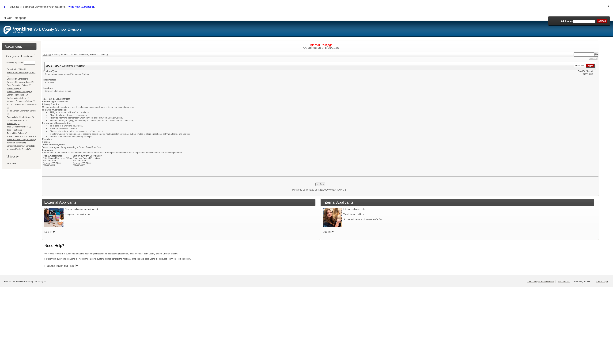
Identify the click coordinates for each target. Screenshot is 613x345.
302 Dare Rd (564, 281)
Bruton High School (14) (17, 79)
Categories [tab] (12, 56)
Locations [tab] (27, 56)
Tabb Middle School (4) (17, 133)
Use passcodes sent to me (77, 214)
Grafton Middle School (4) (18, 98)
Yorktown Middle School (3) (19, 149)
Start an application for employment (81, 209)
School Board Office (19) (17, 120)
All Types (47, 54)
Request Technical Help (59, 265)
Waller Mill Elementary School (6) (21, 139)
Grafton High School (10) (17, 95)
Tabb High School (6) (16, 130)
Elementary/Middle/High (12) (19, 92)
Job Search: (567, 21)
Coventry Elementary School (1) (20, 82)
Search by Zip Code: (14, 63)
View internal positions (353, 214)
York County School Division (540, 281)
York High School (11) (16, 143)
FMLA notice (11, 163)
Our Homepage (16, 17)
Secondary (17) (13, 124)
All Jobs (11, 156)
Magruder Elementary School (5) (21, 101)
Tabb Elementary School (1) (19, 127)
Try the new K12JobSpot (80, 6)
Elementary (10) (14, 88)
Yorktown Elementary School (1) (21, 146)
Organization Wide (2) (16, 69)
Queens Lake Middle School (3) (20, 117)
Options (592, 58)
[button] (609, 7)
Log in (48, 231)
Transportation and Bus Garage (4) (22, 136)
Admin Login (602, 281)
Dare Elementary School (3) (19, 85)
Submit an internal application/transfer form (363, 219)
